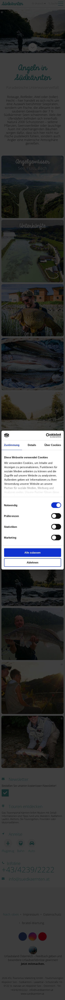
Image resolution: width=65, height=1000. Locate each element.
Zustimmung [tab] (11, 445)
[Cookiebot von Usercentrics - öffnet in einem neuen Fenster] (46, 435)
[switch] (56, 516)
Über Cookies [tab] (52, 445)
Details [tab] (32, 445)
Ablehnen (32, 562)
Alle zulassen (32, 552)
